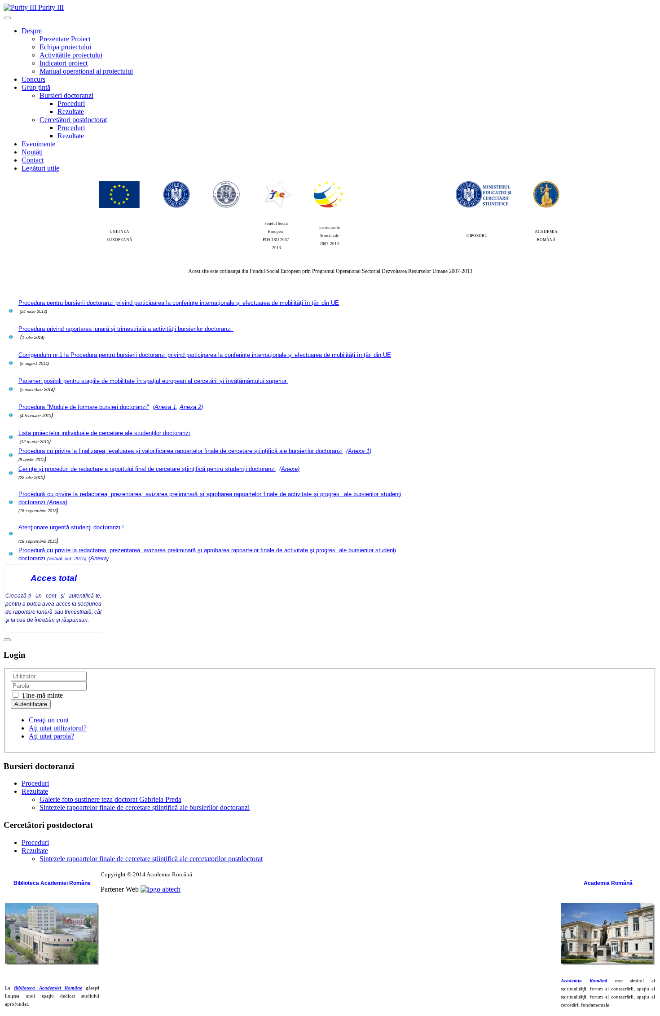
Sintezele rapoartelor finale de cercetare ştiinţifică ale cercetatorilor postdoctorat (151, 858)
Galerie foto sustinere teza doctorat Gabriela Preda (110, 799)
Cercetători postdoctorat (73, 119)
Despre (32, 31)
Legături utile (40, 168)
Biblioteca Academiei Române (48, 987)
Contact (33, 160)
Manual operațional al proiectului (86, 71)
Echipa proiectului (65, 47)
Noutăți (32, 152)
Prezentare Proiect (65, 39)
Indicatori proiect (64, 63)
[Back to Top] (7, 639)
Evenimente (38, 144)
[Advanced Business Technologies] (160, 889)
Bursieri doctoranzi (66, 95)
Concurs (33, 79)
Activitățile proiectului (71, 55)
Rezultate (70, 111)
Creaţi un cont (49, 720)
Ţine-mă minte (41, 695)
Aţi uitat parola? (51, 736)
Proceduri (71, 103)
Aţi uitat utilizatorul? (58, 728)
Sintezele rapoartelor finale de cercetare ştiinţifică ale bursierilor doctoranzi (145, 807)
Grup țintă (36, 87)
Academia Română (584, 980)
